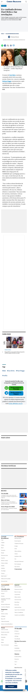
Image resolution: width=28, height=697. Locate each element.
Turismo (2, 573)
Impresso (4, 609)
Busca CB (3, 618)
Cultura (16, 553)
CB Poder (16, 636)
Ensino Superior (18, 541)
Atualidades (17, 648)
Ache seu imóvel (18, 586)
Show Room (17, 602)
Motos (2, 642)
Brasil (2, 547)
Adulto (2, 601)
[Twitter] (8, 46)
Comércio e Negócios (5, 607)
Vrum (3, 628)
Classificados (5, 589)
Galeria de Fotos (18, 607)
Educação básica (18, 538)
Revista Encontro (20, 641)
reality (5, 375)
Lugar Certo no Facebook (20, 609)
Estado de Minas (18, 656)
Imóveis (2, 593)
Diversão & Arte (4, 555)
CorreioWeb (5, 585)
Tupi (15, 664)
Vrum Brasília (17, 638)
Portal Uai (17, 659)
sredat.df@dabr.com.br (15, 403)
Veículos (3, 596)
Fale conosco (17, 566)
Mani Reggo (21, 371)
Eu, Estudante (19, 536)
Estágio (16, 546)
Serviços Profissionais (5, 604)
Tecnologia (3, 570)
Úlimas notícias (18, 597)
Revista (16, 645)
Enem (16, 548)
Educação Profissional (19, 561)
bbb (4, 371)
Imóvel (17, 585)
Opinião (2, 565)
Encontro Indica (18, 650)
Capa (2, 540)
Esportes (3, 558)
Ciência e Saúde (4, 563)
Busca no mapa (18, 591)
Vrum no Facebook (5, 645)
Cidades (2, 542)
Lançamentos (17, 594)
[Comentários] (14, 46)
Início (2, 33)
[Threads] (26, 681)
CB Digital (3, 616)
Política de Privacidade (5, 578)
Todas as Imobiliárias (19, 612)
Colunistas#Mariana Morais (12, 33)
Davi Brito (12, 75)
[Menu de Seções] (2, 1)
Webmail (3, 586)
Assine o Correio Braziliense (7, 624)
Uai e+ (16, 661)
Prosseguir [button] (11, 686)
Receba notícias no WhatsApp (16, 388)
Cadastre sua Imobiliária (19, 615)
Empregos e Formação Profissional (5, 599)
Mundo (2, 552)
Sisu (15, 558)
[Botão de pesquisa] (26, 1)
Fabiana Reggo (6, 81)
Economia (3, 550)
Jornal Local (17, 633)
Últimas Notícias (18, 551)
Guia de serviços (18, 599)
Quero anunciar (4, 591)
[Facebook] (5, 46)
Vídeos (2, 639)
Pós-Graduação (18, 564)
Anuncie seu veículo (5, 632)
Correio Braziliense (5, 537)
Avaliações (3, 637)
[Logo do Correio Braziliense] (14, 1)
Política (2, 545)
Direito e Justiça (4, 560)
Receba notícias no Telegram (16, 393)
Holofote (3, 568)
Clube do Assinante (5, 621)
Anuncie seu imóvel (18, 589)
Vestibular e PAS (18, 556)
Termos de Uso (4, 581)
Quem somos (4, 576)
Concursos (18, 569)
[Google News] (11, 46)
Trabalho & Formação (19, 543)
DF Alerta (17, 631)
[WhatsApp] (2, 46)
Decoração (17, 604)
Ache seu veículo (4, 629)
